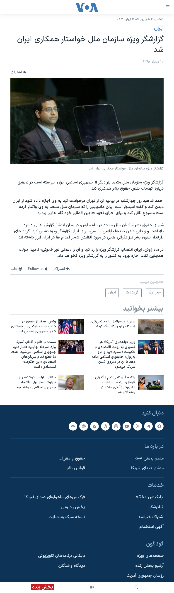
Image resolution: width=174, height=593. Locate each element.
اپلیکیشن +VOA (150, 497)
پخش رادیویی (73, 507)
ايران (159, 28)
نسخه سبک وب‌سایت (66, 517)
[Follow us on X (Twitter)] (137, 426)
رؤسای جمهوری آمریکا (145, 576)
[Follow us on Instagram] (116, 426)
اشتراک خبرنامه (151, 517)
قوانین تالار (75, 468)
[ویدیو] (92, 587)
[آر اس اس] (94, 426)
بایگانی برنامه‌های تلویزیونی (61, 556)
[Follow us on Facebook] (159, 426)
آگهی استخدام (151, 527)
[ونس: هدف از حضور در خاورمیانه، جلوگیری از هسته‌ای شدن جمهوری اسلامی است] (71, 326)
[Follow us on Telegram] (148, 426)
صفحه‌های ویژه (150, 556)
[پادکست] (83, 426)
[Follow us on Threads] (105, 426)
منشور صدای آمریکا (147, 468)
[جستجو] (136, 587)
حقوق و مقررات (72, 458)
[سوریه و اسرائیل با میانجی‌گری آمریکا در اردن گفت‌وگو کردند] (151, 326)
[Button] (19, 72)
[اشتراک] (73, 426)
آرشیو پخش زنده (149, 566)
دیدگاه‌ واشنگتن (71, 566)
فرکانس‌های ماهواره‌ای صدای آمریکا (54, 497)
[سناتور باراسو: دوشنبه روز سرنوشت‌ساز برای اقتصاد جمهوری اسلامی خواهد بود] (71, 382)
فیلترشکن (155, 507)
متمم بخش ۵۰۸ (149, 458)
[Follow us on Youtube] (127, 426)
